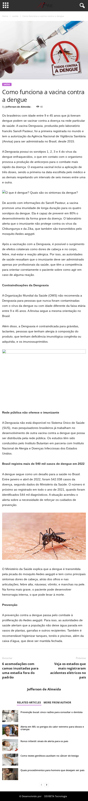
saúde (15, 16)
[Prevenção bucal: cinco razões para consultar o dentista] (10, 716)
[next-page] (46, 785)
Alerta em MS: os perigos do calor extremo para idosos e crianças (52, 728)
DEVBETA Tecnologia (55, 796)
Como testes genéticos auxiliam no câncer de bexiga (50, 755)
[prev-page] (41, 785)
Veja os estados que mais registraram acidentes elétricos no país (68, 670)
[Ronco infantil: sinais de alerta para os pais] (10, 745)
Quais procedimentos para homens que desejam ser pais (52, 770)
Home (5, 16)
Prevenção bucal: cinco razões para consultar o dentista (51, 712)
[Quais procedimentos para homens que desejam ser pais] (10, 774)
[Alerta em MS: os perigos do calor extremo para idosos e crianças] (10, 731)
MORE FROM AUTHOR (57, 702)
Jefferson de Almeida (18, 106)
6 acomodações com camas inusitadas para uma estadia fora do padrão (20, 670)
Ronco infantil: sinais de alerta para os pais (44, 741)
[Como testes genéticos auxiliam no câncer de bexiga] (10, 760)
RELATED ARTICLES (29, 702)
